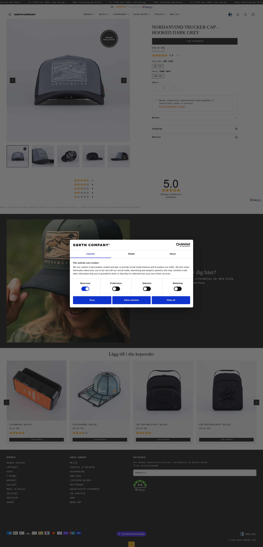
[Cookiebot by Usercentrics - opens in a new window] (178, 245)
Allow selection (131, 300)
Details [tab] (131, 254)
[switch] (116, 289)
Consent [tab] (90, 254)
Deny (92, 300)
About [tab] (173, 254)
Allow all (171, 300)
